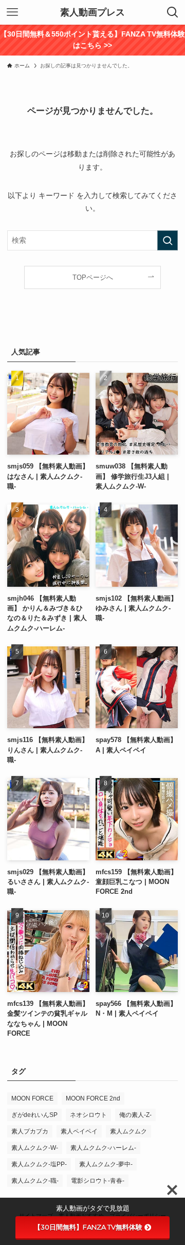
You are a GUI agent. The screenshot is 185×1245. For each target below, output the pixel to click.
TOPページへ (92, 277)
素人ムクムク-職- (35, 1180)
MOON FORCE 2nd (93, 1098)
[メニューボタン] (12, 12)
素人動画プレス (92, 12)
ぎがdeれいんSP (34, 1114)
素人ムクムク (128, 1131)
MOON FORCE (32, 1098)
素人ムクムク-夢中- (106, 1164)
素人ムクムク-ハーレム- (103, 1147)
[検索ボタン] (172, 12)
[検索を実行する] (167, 240)
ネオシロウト (88, 1114)
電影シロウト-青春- (97, 1180)
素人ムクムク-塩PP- (39, 1164)
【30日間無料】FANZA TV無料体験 (88, 1227)
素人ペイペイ (79, 1131)
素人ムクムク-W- (34, 1147)
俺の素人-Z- (135, 1114)
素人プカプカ (29, 1131)
